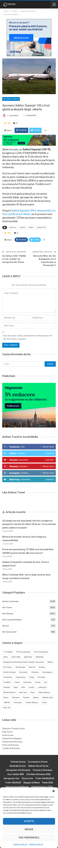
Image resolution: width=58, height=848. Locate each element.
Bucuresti (23, 672)
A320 (5, 657)
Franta (17, 682)
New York (23, 692)
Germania (27, 682)
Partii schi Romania (10, 745)
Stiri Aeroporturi (9, 632)
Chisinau (35, 672)
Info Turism (7, 607)
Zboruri (5, 626)
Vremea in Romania (42, 770)
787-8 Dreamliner (23, 652)
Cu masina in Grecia (37, 762)
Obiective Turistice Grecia (13, 728)
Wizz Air (6, 708)
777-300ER (7, 652)
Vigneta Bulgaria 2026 (42, 787)
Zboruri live (27, 778)
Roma (5, 697)
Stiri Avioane (7, 613)
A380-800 (39, 657)
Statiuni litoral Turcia (38, 766)
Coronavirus (21, 677)
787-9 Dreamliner (41, 652)
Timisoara (17, 703)
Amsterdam (20, 667)
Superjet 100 (41, 227)
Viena (44, 703)
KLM (23, 687)
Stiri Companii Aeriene (12, 619)
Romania (15, 697)
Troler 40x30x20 (13, 782)
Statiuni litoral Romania (12, 741)
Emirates (41, 677)
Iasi (45, 682)
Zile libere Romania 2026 (38, 774)
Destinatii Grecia (18, 766)
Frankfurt (7, 682)
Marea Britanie (9, 692)
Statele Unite (47, 697)
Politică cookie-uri (20, 844)
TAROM (6, 703)
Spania (36, 697)
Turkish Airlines (31, 703)
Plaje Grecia (7, 732)
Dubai (31, 677)
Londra (31, 687)
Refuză (29, 829)
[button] (53, 791)
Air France (7, 667)
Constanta (7, 677)
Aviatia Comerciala (10, 601)
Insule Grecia (7, 735)
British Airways (9, 672)
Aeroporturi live (11, 778)
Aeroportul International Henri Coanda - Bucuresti (23, 662)
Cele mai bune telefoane (17, 787)
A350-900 (28, 657)
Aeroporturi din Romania (18, 770)
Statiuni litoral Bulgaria (12, 738)
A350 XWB (15, 657)
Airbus (50, 662)
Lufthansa (42, 687)
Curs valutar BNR (15, 774)
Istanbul (6, 687)
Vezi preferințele (29, 837)
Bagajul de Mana (31, 782)
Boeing (42, 667)
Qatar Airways (44, 692)
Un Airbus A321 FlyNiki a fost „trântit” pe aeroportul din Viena (14, 259)
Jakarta (22, 227)
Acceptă (29, 821)
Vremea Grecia (18, 762)
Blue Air (32, 667)
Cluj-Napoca (47, 672)
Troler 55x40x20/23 (44, 778)
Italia (16, 687)
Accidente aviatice (11, 99)
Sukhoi (31, 227)
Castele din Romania (11, 748)
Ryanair (26, 697)
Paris (32, 692)
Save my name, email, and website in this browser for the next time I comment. (27, 337)
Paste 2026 (47, 782)
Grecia (37, 682)
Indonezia (12, 227)
